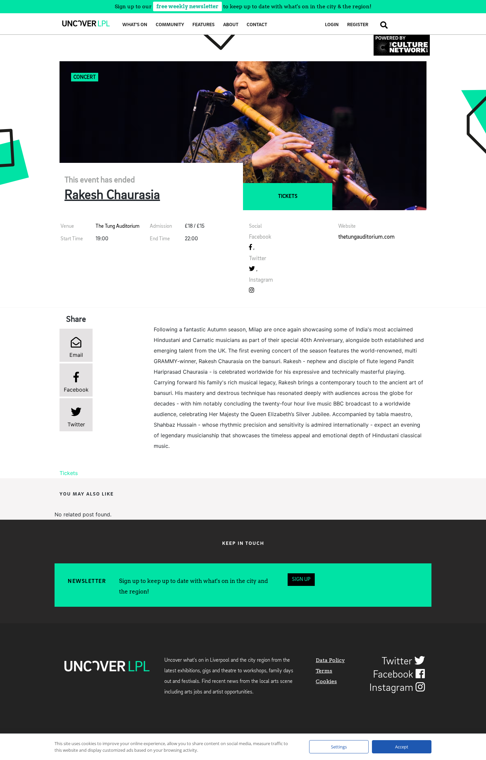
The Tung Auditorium (118, 226)
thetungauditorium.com (366, 237)
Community (170, 25)
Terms (324, 671)
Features (203, 25)
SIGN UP (301, 579)
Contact (257, 25)
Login (332, 25)
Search (382, 25)
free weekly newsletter (187, 6)
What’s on (134, 25)
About (230, 25)
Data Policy (330, 660)
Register (357, 25)
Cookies (326, 681)
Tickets (288, 196)
